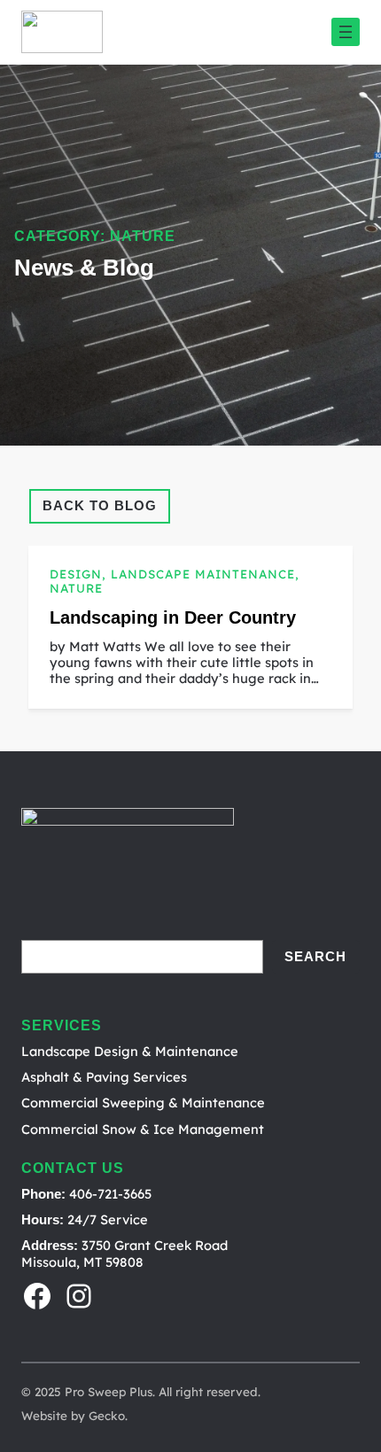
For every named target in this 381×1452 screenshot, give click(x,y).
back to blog (100, 506)
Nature (76, 588)
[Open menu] (345, 32)
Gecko (107, 1416)
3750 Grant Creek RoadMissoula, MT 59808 (124, 1253)
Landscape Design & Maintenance (129, 1051)
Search (315, 957)
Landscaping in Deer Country (173, 617)
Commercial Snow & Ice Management (142, 1129)
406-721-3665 (110, 1193)
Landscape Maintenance (203, 574)
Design (76, 574)
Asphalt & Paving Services (104, 1076)
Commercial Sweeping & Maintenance (143, 1102)
